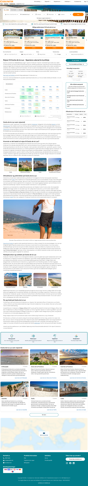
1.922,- (50, 96)
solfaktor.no (41, 482)
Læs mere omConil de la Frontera (78, 378)
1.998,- (37, 104)
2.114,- (30, 93)
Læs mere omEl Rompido (21, 378)
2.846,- (84, 125)
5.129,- (23, 93)
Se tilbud (13, 47)
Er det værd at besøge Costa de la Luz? (75, 91)
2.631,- (30, 107)
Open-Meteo (78, 80)
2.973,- (50, 107)
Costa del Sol (6, 129)
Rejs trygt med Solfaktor (9, 75)
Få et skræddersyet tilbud (75, 64)
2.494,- (30, 104)
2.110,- (36, 96)
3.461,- (23, 104)
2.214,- (50, 89)
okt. (37, 86)
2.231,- (37, 107)
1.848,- (37, 111)
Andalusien (34, 124)
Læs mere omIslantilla (21, 409)
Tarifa (11, 197)
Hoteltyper (67, 1)
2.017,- (30, 89)
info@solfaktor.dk (9, 460)
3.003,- (84, 133)
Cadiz (13, 179)
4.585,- (44, 100)
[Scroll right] (85, 74)
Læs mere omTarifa (51, 409)
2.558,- (23, 96)
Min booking (37, 1)
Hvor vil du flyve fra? (7, 51)
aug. (23, 86)
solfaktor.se (47, 482)
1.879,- (43, 96)
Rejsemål (47, 1)
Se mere (44, 414)
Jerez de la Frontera (8, 243)
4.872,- (37, 100)
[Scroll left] (67, 74)
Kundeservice (77, 1)
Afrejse (37, 51)
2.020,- (30, 96)
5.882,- (23, 100)
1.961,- (43, 89)
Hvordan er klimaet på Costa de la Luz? (75, 105)
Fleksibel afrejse (56, 51)
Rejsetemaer (57, 1)
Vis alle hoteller (75, 60)
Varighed (21, 51)
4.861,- (30, 100)
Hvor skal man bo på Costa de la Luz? (75, 101)
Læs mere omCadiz (81, 409)
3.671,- (23, 107)
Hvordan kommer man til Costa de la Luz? (75, 96)
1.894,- (57, 96)
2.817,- (43, 107)
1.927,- (57, 89)
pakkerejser (37, 323)
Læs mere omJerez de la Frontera (48, 378)
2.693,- (84, 121)
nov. (44, 86)
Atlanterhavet (6, 126)
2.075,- (37, 93)
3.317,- (23, 89)
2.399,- (37, 89)
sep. (30, 86)
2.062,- (30, 111)
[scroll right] (86, 40)
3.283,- (23, 111)
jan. (57, 86)
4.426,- (50, 100)
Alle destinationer (9, 84)
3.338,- (57, 107)
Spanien (54, 124)
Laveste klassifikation (73, 51)
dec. (51, 86)
